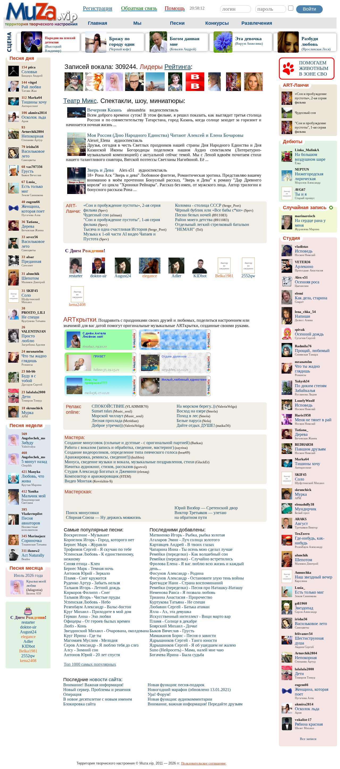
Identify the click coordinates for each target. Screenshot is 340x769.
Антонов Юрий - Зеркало (87, 573)
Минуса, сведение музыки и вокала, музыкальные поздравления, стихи (129, 462)
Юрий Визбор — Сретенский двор (206, 508)
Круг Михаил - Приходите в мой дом (97, 611)
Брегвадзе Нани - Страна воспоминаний (186, 583)
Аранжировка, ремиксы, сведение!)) (97, 457)
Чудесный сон (96, 215)
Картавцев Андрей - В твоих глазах (182, 544)
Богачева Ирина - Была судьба (177, 654)
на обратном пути (191, 517)
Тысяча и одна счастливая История (115, 229)
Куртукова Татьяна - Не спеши (177, 602)
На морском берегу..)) (196, 406)
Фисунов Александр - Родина (176, 573)
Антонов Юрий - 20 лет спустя (92, 654)
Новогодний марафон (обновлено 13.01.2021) (189, 689)
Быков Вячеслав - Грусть (172, 631)
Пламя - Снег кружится (85, 578)
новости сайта (105, 679)
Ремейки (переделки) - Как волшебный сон (189, 554)
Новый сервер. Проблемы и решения (96, 689)
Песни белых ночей (193, 215)
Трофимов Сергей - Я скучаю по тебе (97, 549)
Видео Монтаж (78, 481)
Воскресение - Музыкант (86, 535)
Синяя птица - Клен (82, 563)
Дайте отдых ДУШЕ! (196, 425)
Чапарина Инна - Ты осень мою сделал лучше (191, 549)
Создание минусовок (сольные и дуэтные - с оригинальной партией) (127, 442)
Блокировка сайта (79, 704)
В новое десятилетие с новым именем (97, 699)
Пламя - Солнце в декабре (173, 621)
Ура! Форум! (159, 694)
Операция (72, 694)
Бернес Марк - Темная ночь (88, 568)
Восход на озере (191, 411)
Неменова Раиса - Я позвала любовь (182, 592)
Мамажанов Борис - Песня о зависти (183, 635)
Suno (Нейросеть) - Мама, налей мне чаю (187, 650)
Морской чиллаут (107, 416)
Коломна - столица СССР (198, 205)
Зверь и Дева (100, 170)
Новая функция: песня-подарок (176, 685)
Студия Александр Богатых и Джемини (101, 471)
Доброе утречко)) (107, 425)
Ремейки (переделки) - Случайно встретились (191, 559)
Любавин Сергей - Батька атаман (180, 607)
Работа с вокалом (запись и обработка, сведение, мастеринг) (119, 447)
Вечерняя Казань (104, 110)
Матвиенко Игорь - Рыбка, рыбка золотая (187, 535)
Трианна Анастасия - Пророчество (181, 597)
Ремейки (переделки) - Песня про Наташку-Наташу (196, 587)
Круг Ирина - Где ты (82, 635)
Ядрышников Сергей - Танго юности (183, 640)
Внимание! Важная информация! (93, 685)
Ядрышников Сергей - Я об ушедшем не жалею (193, 645)
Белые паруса (189, 420)
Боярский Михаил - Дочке (173, 626)
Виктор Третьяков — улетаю (200, 512)
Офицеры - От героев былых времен (97, 621)
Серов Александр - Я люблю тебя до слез (101, 645)
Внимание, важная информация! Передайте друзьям (195, 704)
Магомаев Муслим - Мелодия (90, 640)
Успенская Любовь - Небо (87, 602)
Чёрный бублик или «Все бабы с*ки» (209, 210)
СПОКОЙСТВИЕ (108, 406)
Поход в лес (187, 416)
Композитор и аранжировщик (92, 476)
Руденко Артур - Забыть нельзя (92, 583)
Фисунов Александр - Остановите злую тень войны (197, 578)
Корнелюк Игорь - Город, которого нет (99, 540)
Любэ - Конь (75, 626)
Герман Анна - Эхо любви (87, 616)
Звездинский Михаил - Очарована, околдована (106, 631)
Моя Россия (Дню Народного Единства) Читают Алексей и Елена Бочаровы (165, 135)
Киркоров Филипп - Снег (87, 592)
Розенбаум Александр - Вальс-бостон (97, 607)
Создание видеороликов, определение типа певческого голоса (121, 452)
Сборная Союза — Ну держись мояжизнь (103, 517)
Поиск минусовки (82, 512)
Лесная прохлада (107, 420)
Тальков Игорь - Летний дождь (92, 587)
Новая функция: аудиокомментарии (180, 699)
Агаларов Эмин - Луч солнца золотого (185, 540)
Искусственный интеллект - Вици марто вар (190, 616)
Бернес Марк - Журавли (85, 544)
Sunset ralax (102, 411)
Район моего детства (193, 219)
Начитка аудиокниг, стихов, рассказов (99, 466)
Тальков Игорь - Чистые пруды (92, 597)
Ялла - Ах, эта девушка (170, 611)
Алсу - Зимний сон (81, 650)
